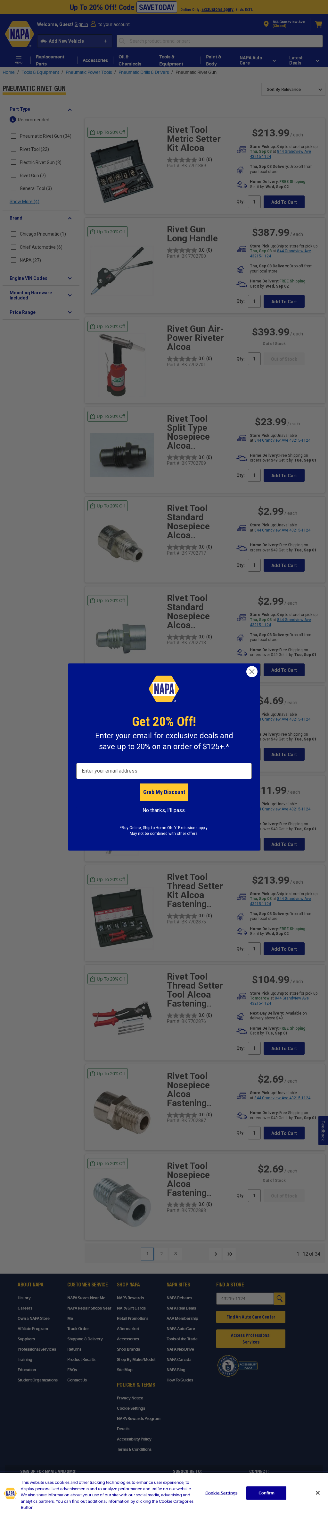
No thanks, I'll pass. (164, 810)
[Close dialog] (252, 671)
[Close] (318, 1493)
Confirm (266, 1493)
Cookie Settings (221, 1493)
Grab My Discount (164, 792)
